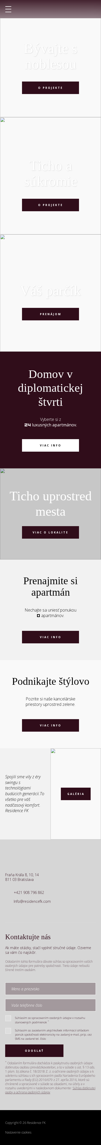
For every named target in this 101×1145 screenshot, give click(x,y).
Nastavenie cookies (18, 1132)
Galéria (75, 794)
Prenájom (50, 314)
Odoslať (34, 1051)
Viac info (50, 445)
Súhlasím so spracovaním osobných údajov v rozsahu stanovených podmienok (50, 1020)
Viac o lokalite (50, 532)
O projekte (50, 88)
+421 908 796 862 (29, 892)
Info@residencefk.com (32, 901)
